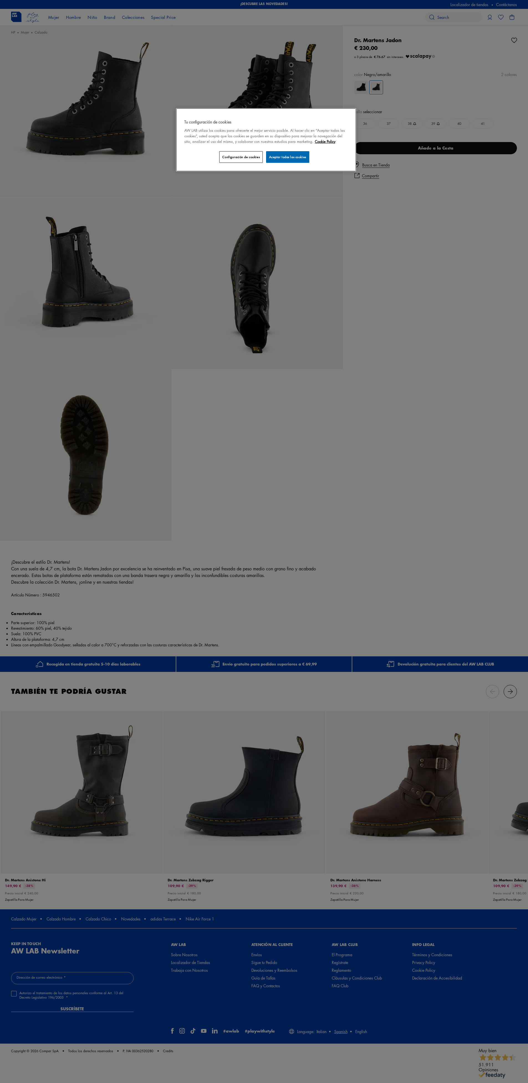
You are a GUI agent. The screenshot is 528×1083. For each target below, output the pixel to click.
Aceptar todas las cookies (287, 157)
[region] (266, 139)
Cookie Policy (325, 141)
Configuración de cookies (241, 157)
